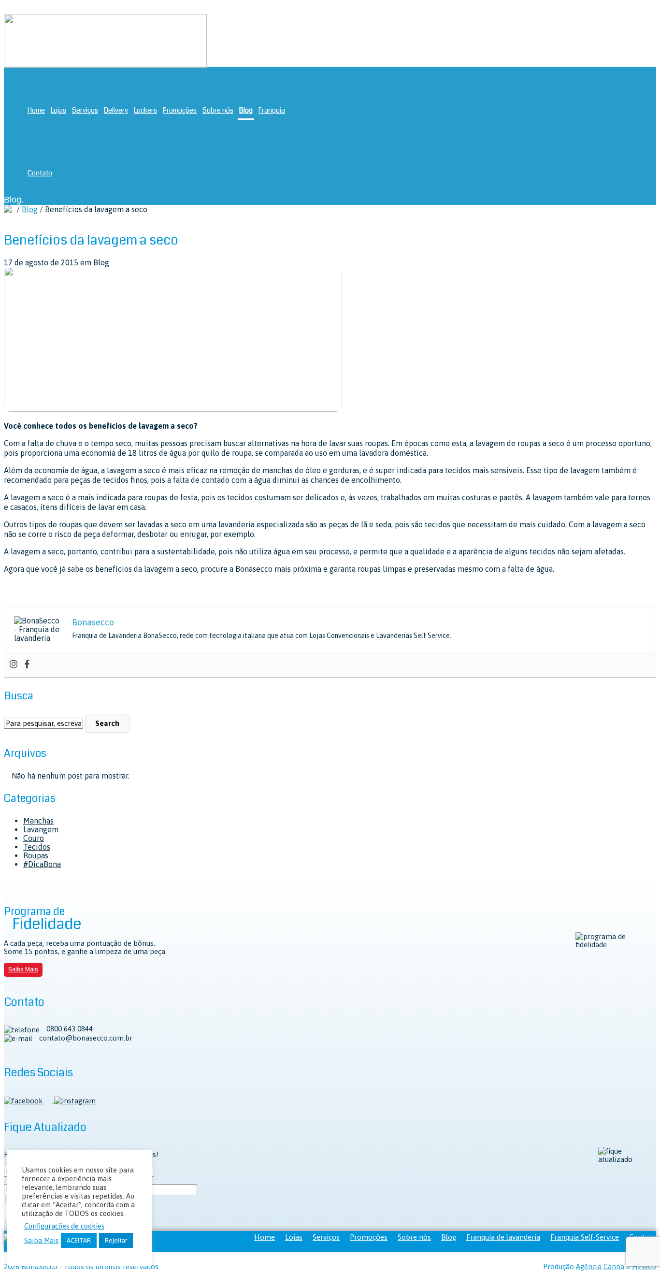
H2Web (644, 1266)
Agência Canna (600, 1266)
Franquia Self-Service (584, 1237)
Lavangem (40, 829)
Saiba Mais (23, 969)
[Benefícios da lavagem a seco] (173, 409)
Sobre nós (217, 110)
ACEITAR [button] (79, 1240)
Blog (246, 110)
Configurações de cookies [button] (64, 1226)
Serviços (85, 110)
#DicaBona (42, 864)
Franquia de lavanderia (503, 1237)
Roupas (35, 855)
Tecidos (36, 846)
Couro (33, 838)
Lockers (145, 110)
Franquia (271, 110)
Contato (40, 173)
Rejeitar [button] (116, 1240)
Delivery (116, 110)
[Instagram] (13, 664)
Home (36, 110)
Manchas (38, 820)
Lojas (58, 110)
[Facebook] (27, 664)
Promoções (180, 110)
